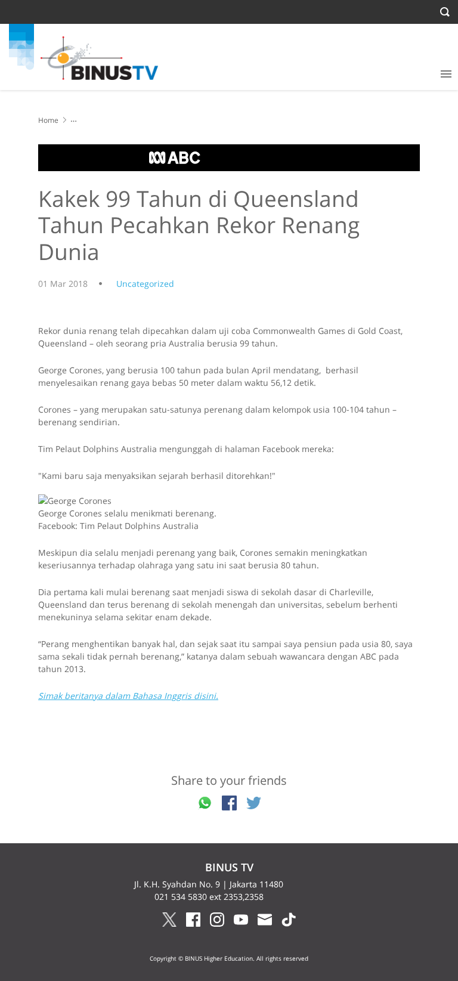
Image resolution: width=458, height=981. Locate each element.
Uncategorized (145, 283)
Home (48, 120)
